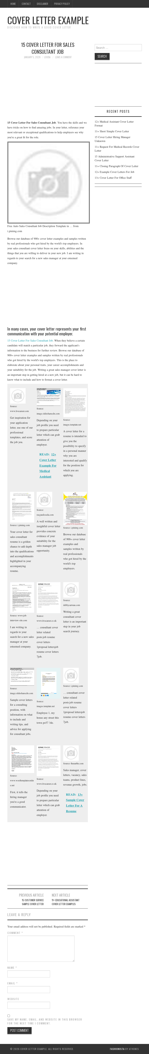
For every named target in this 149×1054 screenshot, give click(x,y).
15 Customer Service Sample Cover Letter (33, 902)
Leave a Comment (63, 57)
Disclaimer (42, 4)
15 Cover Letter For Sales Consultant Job (30, 340)
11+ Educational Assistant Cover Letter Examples (66, 902)
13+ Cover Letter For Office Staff (113, 177)
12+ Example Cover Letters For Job (114, 172)
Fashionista (117, 1049)
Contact (26, 4)
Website (13, 999)
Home (13, 4)
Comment (15, 933)
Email (12, 983)
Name (12, 967)
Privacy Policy (62, 4)
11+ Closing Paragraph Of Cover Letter (116, 166)
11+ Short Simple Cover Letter (112, 131)
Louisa (47, 57)
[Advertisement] (47, 91)
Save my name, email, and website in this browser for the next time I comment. (44, 1021)
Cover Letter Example (48, 20)
